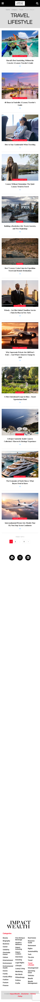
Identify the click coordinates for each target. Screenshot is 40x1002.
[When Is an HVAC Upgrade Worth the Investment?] (20, 815)
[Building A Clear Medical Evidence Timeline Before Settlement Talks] (20, 854)
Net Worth (18, 974)
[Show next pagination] (28, 542)
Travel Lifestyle (29, 9)
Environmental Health (8, 967)
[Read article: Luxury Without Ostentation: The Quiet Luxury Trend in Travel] (20, 167)
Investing (18, 960)
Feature (5, 982)
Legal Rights (19, 963)
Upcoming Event (31, 971)
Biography (6, 941)
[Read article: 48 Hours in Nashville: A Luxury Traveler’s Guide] (20, 86)
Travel (21, 9)
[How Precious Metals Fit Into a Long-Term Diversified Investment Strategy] (20, 739)
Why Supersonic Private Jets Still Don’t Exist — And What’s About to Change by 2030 (20, 354)
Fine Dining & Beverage (20, 939)
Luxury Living (19, 306)
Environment (7, 963)
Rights (30, 948)
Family (5, 974)
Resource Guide (31, 942)
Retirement (32, 945)
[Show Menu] (3, 3)
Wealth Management (32, 982)
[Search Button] (37, 3)
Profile (17, 983)
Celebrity (6, 950)
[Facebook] (12, 557)
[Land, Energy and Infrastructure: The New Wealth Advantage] (20, 777)
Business (6, 944)
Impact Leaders (18, 953)
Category (14, 9)
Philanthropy (19, 977)
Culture (5, 957)
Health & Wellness (18, 943)
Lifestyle (19, 392)
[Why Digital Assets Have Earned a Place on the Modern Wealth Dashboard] (20, 662)
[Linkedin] (28, 557)
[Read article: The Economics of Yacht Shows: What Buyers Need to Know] (20, 464)
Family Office (7, 977)
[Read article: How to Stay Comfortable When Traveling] (20, 128)
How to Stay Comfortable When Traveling (20, 145)
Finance (5, 985)
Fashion (5, 979)
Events (5, 971)
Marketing (19, 971)
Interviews (19, 957)
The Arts (31, 957)
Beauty (5, 938)
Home (8, 9)
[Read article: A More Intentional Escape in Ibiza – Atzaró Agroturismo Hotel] (20, 380)
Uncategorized (33, 968)
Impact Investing (18, 948)
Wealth (30, 978)
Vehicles (31, 975)
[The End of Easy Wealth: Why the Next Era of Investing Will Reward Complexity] (20, 586)
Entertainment (8, 960)
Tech (29, 954)
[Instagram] (20, 557)
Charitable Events (6, 953)
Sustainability (33, 951)
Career (5, 947)
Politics (18, 980)
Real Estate (32, 938)
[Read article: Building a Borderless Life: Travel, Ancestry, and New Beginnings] (20, 209)
